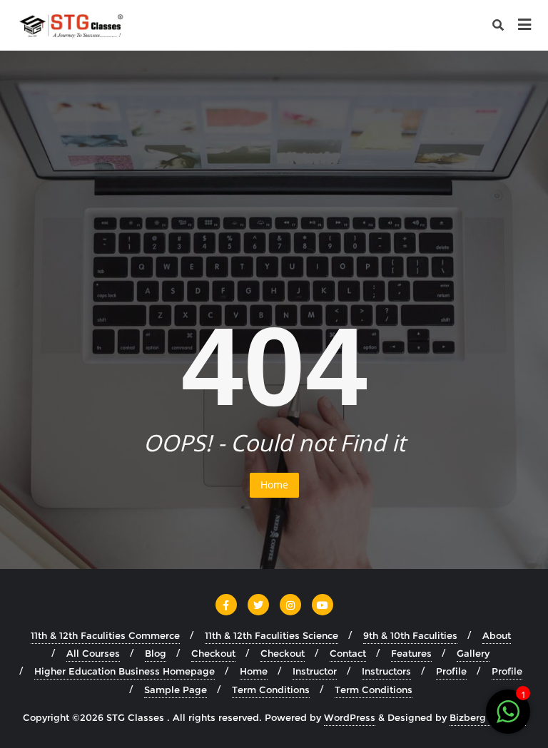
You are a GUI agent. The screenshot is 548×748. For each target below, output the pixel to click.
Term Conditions (271, 689)
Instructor (315, 671)
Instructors (386, 671)
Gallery (473, 653)
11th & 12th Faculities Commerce (105, 635)
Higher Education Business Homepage (124, 671)
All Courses (93, 653)
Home (274, 484)
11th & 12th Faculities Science (271, 635)
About (496, 635)
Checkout (213, 653)
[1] (508, 719)
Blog (155, 653)
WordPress (349, 717)
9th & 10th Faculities (410, 635)
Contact (348, 653)
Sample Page (175, 689)
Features (411, 653)
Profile (451, 671)
